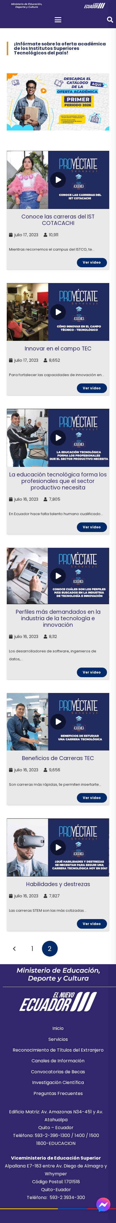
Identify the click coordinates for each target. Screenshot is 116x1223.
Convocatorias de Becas (58, 1072)
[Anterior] (15, 949)
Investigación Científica (58, 1082)
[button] (58, 19)
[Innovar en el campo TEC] (58, 339)
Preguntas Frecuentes (58, 1093)
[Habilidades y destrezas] (58, 874)
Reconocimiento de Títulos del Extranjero (58, 1050)
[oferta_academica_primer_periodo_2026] (58, 102)
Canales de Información (58, 1061)
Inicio (58, 1028)
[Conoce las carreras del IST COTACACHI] (58, 210)
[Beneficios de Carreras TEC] (58, 749)
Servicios (58, 1039)
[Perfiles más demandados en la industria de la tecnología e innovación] (58, 613)
